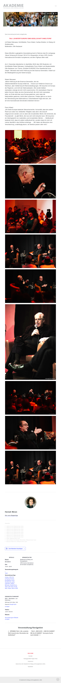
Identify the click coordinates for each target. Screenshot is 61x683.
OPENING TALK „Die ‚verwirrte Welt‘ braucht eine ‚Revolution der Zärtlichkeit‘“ (18, 633)
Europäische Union (9, 580)
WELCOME (30, 653)
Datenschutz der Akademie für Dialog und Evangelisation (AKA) (30, 664)
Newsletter (30, 666)
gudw (13, 582)
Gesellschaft (8, 582)
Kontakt (30, 656)
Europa (12, 579)
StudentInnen (13, 585)
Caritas (6, 577)
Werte (13, 588)
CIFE (10, 577)
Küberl (12, 583)
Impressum (30, 661)
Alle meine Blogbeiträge (11, 515)
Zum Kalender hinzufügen (16, 548)
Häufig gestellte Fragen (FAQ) (30, 658)
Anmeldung (49, 13)
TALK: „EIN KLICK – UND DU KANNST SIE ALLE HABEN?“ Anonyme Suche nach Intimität (42, 633)
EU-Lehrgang (9, 578)
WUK (16, 588)
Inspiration (7, 583)
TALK (6, 573)
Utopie (9, 588)
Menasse (7, 585)
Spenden (44, 13)
